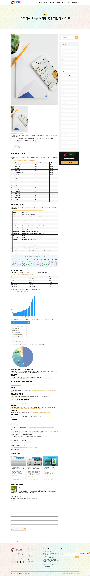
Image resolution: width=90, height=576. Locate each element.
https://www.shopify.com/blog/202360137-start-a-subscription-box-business (26, 408)
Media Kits (64, 2)
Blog (69, 2)
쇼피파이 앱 (29, 141)
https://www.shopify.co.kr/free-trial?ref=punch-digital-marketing (24, 447)
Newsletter (74, 2)
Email (12, 517)
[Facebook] (12, 562)
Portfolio (52, 2)
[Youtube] (14, 562)
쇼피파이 (23, 289)
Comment (13, 500)
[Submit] (77, 557)
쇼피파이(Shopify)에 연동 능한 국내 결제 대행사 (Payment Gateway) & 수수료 (50, 469)
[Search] (76, 37)
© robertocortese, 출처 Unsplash (17, 133)
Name (12, 513)
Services (45, 2)
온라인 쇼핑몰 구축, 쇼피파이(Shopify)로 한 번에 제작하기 (33, 469)
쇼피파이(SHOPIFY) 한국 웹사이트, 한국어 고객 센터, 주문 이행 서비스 (18, 469)
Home (40, 2)
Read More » (15, 475)
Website (12, 521)
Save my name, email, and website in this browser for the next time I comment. (27, 525)
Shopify (58, 2)
